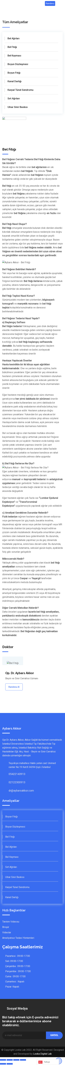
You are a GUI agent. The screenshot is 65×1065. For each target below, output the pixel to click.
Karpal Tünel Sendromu (20, 89)
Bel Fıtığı (12, 47)
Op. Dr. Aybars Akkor (19, 673)
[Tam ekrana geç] (16, 1060)
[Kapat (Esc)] (3, 1060)
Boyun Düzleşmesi (18, 64)
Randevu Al (14, 687)
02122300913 (12, 782)
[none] (48, 1062)
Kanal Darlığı (14, 81)
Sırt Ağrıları (14, 98)
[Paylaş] (10, 1060)
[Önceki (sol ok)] (3, 1064)
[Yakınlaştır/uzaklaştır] (23, 1060)
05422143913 (12, 774)
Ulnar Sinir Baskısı (18, 107)
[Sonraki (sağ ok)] (10, 1064)
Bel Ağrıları (14, 38)
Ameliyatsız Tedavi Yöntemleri (18, 937)
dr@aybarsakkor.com (12, 790)
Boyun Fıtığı (14, 72)
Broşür (5, 927)
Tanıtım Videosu (10, 921)
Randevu (50, 3)
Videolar (6, 932)
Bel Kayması (14, 55)
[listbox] (48, 1062)
